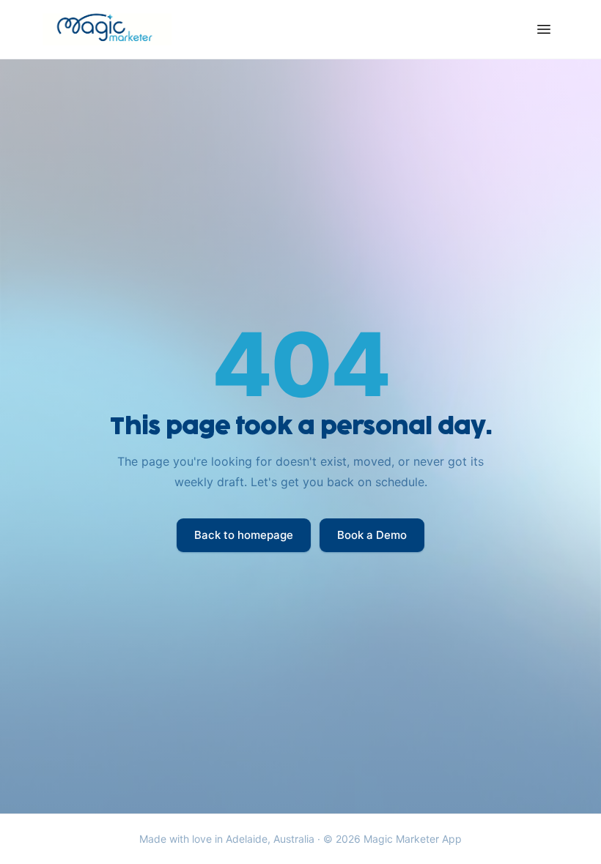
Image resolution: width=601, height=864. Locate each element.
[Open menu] (543, 29)
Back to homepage (243, 535)
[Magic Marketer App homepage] (107, 29)
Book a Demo (372, 535)
